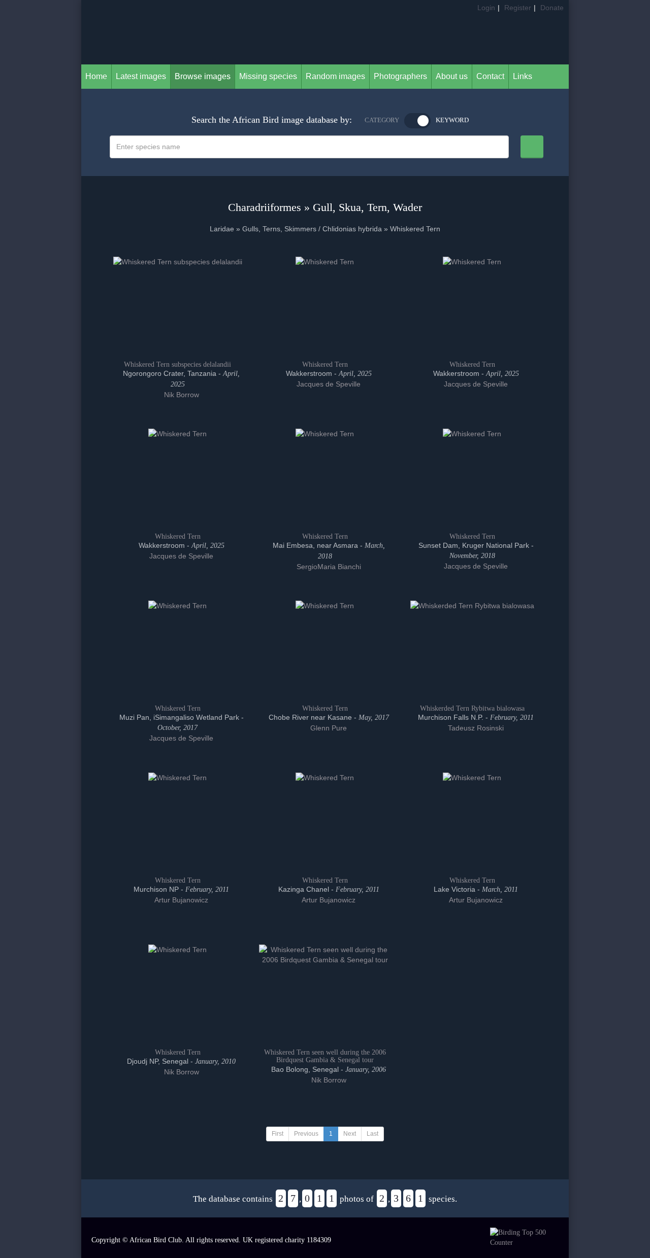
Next (349, 1133)
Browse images (203, 76)
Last (372, 1133)
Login (486, 8)
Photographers (400, 76)
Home (96, 76)
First (277, 1133)
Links (522, 76)
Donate (552, 8)
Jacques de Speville (328, 384)
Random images (335, 76)
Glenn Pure (327, 728)
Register (517, 8)
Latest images (141, 76)
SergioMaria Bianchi (328, 567)
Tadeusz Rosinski (475, 728)
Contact (490, 76)
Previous (306, 1133)
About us (452, 76)
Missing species (268, 76)
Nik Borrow (180, 395)
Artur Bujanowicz (180, 900)
